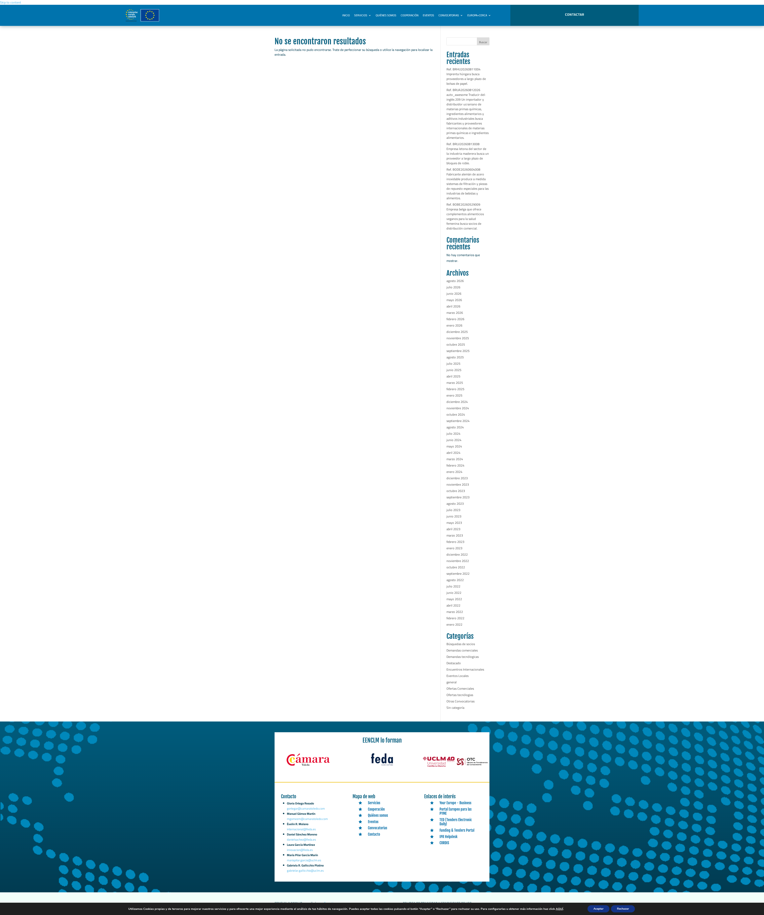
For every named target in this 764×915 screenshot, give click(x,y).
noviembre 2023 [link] (457, 484)
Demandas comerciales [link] (462, 650)
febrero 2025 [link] (455, 389)
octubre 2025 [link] (455, 344)
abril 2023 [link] (453, 529)
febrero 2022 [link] (455, 618)
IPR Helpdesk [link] (448, 836)
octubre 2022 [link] (455, 567)
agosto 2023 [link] (455, 504)
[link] (308, 766)
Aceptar (598, 909)
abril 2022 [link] (453, 605)
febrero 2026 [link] (455, 319)
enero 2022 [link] (454, 624)
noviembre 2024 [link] (457, 408)
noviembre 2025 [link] (457, 338)
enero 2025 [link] (454, 395)
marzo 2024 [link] (454, 459)
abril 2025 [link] (453, 376)
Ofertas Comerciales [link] (460, 688)
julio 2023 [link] (453, 510)
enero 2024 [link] (454, 472)
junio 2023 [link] (453, 516)
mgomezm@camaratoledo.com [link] (307, 819)
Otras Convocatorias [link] (460, 701)
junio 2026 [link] (453, 294)
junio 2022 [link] (453, 593)
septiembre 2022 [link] (458, 574)
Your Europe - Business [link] (455, 803)
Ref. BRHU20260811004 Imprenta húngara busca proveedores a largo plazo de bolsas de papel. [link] (466, 76)
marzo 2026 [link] (454, 313)
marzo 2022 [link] (454, 612)
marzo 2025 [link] (454, 383)
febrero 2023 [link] (455, 542)
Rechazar (623, 909)
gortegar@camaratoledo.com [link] (306, 808)
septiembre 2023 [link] (458, 497)
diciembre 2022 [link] (457, 554)
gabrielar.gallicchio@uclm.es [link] (305, 870)
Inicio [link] (346, 15)
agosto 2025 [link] (455, 357)
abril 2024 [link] (453, 453)
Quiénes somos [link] (386, 15)
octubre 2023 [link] (455, 491)
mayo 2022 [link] (454, 599)
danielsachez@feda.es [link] (301, 839)
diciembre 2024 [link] (457, 402)
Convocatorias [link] (449, 15)
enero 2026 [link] (454, 325)
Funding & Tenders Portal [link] (456, 830)
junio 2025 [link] (453, 370)
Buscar (483, 42)
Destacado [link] (453, 663)
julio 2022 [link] (453, 586)
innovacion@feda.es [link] (300, 850)
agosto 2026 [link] (455, 281)
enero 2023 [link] (454, 548)
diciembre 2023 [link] (457, 478)
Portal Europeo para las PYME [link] (455, 811)
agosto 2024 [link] (455, 427)
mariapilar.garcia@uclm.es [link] (304, 860)
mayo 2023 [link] (454, 523)
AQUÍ (559, 909)
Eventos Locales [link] (457, 676)
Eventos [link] (428, 15)
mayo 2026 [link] (454, 300)
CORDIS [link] (444, 843)
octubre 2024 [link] (455, 414)
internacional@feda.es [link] (301, 829)
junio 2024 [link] (453, 440)
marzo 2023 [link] (454, 535)
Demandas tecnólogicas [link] (462, 657)
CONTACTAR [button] (574, 14)
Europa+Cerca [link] (477, 15)
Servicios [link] (360, 15)
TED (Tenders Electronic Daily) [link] (455, 822)
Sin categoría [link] (455, 708)
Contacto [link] (374, 834)
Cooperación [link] (409, 15)
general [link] (451, 682)
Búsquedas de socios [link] (460, 644)
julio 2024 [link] (453, 434)
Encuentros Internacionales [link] (465, 669)
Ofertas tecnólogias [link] (459, 695)
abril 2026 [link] (453, 306)
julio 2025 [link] (453, 364)
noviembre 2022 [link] (457, 561)
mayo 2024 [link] (454, 446)
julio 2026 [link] (453, 287)
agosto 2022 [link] (455, 580)
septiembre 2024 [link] (458, 421)
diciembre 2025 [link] (457, 332)
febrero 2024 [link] (455, 465)
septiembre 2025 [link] (458, 351)
